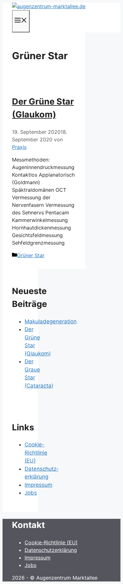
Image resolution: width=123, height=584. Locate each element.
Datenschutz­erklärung (51, 550)
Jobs (31, 493)
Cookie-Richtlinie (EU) (36, 452)
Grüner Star (30, 255)
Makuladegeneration (51, 321)
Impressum (38, 485)
